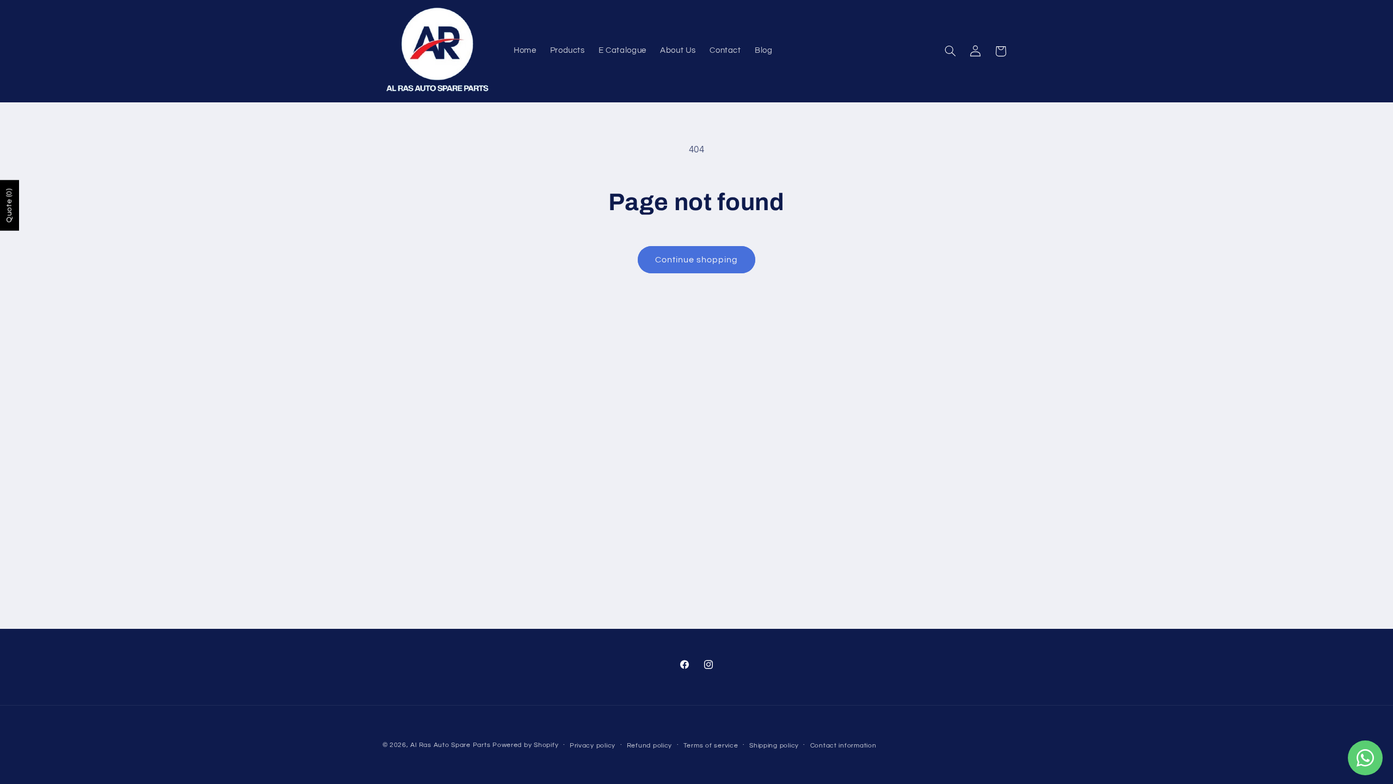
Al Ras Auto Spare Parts (450, 745)
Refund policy (650, 746)
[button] (950, 51)
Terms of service (710, 746)
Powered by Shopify (525, 745)
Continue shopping (696, 259)
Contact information (843, 746)
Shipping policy (774, 746)
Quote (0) (9, 205)
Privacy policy (592, 746)
